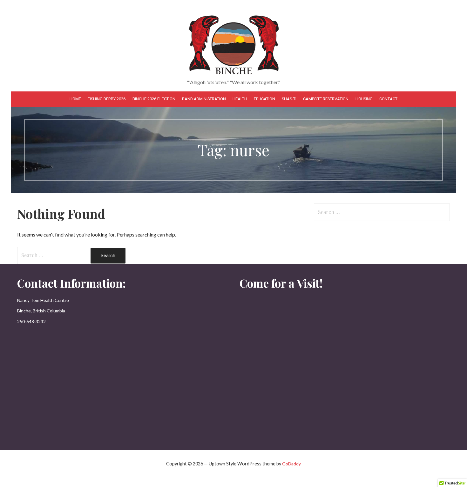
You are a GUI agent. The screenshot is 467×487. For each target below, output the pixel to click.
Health (240, 99)
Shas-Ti (289, 99)
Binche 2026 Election (153, 99)
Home (75, 99)
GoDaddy (291, 463)
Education (264, 99)
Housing (364, 99)
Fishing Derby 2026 (106, 99)
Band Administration (204, 99)
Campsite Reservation (326, 99)
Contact (388, 99)
